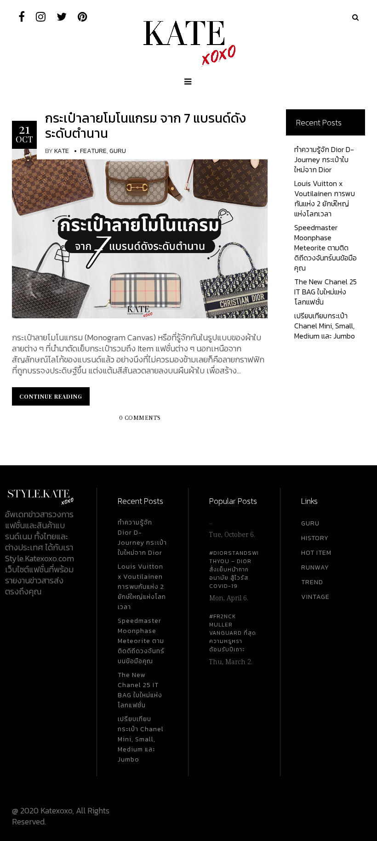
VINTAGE (315, 597)
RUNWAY (315, 567)
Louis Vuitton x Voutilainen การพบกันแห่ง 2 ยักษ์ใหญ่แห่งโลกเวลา (324, 198)
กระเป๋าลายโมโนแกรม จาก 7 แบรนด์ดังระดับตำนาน (145, 125)
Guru (117, 151)
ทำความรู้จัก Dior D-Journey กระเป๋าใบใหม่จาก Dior (324, 159)
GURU (310, 523)
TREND (312, 582)
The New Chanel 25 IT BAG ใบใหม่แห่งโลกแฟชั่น (325, 292)
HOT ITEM (316, 553)
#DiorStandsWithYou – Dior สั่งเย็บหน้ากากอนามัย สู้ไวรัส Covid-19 (234, 569)
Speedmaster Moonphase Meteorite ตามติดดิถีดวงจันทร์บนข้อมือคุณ (325, 247)
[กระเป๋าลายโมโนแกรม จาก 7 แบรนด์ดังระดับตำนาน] (140, 232)
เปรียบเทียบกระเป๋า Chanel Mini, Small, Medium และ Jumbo (324, 325)
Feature (93, 151)
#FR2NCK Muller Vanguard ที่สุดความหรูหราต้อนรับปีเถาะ (232, 633)
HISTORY (315, 538)
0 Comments (140, 418)
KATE (61, 151)
